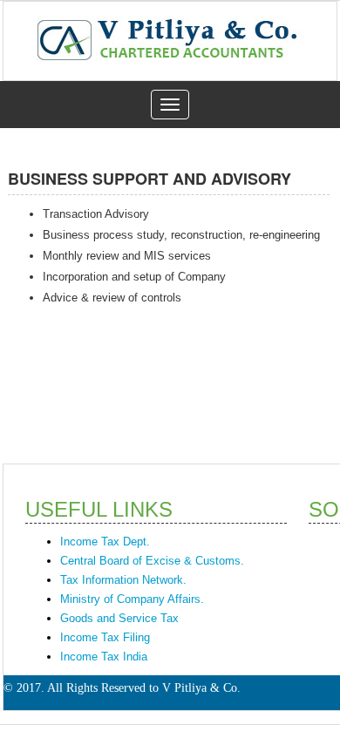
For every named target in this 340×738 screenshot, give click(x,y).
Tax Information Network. (123, 579)
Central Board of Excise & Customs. (152, 560)
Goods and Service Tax (119, 618)
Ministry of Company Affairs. (132, 599)
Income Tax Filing (105, 637)
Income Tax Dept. (105, 541)
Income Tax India (103, 656)
